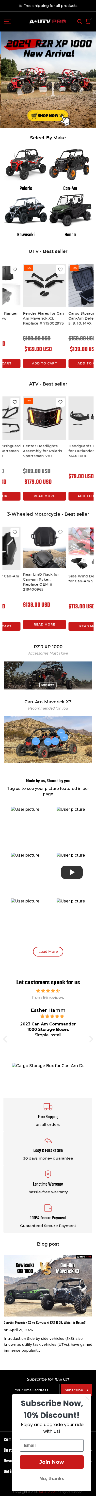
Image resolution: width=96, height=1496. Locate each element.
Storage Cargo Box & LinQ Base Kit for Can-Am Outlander (22, 451)
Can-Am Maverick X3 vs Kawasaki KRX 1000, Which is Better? (45, 1323)
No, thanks (51, 1478)
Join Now (51, 1462)
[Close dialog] (87, 1398)
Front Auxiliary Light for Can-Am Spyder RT (22, 578)
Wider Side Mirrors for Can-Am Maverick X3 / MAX (70, 318)
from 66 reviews (48, 997)
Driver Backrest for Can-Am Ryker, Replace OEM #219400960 (65, 583)
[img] (48, 990)
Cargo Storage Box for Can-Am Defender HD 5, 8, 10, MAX (24, 318)
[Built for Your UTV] (48, 79)
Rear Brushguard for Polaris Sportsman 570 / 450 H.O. (66, 451)
